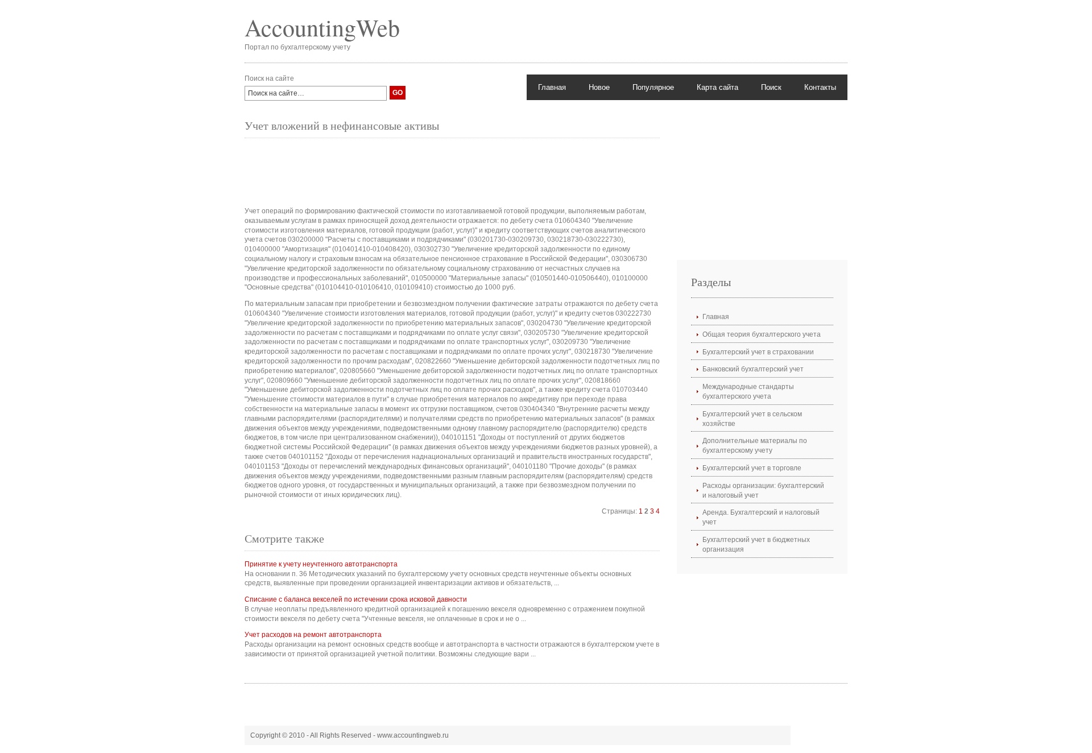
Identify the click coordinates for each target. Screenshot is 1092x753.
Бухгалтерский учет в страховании (758, 352)
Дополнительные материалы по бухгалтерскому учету (754, 445)
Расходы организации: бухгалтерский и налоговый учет (763, 490)
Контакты (820, 87)
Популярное (653, 87)
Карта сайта (717, 87)
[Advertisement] (452, 172)
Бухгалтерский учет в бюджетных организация (756, 544)
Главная (552, 87)
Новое (599, 87)
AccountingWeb (322, 27)
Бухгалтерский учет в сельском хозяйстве (752, 419)
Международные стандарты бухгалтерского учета (748, 391)
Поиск (771, 87)
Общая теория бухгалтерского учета (761, 334)
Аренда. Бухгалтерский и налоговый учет (761, 517)
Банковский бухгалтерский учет (753, 369)
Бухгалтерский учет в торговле (751, 468)
